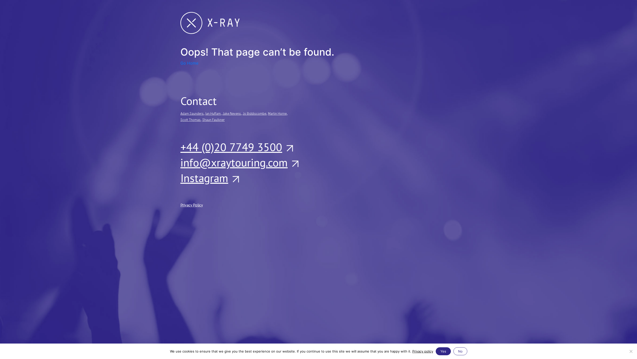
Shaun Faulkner (213, 120)
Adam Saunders (192, 114)
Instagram (204, 177)
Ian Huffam (213, 114)
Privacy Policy (191, 204)
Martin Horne (277, 114)
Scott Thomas (190, 120)
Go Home (189, 63)
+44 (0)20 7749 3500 (231, 147)
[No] (630, 351)
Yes (443, 351)
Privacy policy (422, 351)
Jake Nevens (231, 114)
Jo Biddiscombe (254, 114)
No (460, 351)
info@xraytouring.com (234, 162)
